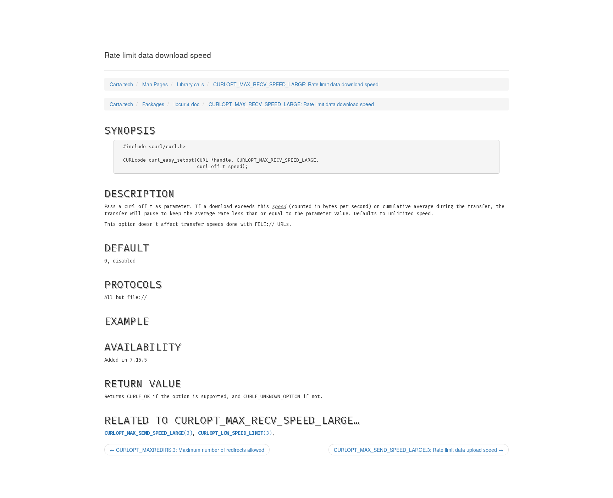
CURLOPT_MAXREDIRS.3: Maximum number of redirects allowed (187, 449)
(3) (148, 433)
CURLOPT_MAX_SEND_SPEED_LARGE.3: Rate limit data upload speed (418, 449)
